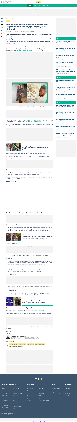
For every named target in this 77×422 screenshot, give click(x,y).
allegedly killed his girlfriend (24, 50)
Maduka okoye (30, 344)
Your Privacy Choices (40, 421)
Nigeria (58, 52)
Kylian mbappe (22, 344)
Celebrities (59, 137)
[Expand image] (52, 81)
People (30, 6)
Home (7, 18)
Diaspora (12, 341)
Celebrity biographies (60, 66)
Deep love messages (39, 344)
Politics (58, 108)
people (12, 177)
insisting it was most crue (33, 121)
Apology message (13, 344)
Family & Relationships (44, 5)
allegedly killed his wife (38, 310)
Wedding (36, 5)
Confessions (59, 59)
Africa (58, 44)
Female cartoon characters (15, 346)
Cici (43, 120)
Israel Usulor (27, 31)
